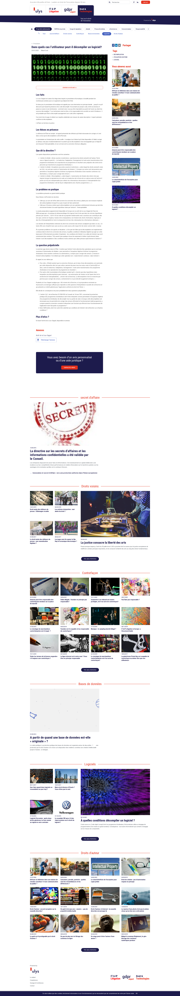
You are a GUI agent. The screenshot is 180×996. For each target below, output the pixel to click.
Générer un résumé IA (69, 87)
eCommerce (113, 29)
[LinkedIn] (137, 2)
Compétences (34, 980)
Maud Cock (44, 50)
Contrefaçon (80, 33)
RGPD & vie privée (59, 29)
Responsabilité (140, 29)
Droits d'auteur (118, 33)
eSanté (88, 29)
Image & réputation (75, 29)
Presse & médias (99, 29)
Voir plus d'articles (90, 559)
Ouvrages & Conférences (37, 983)
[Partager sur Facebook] (113, 45)
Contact (145, 2)
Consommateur (126, 29)
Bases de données (94, 33)
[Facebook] (133, 2)
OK (137, 993)
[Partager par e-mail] (119, 45)
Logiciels (107, 33)
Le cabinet (33, 977)
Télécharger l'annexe (46, 339)
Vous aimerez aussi (121, 66)
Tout (44, 33)
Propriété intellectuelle (43, 29)
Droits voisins (67, 33)
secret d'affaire (54, 33)
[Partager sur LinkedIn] (116, 45)
